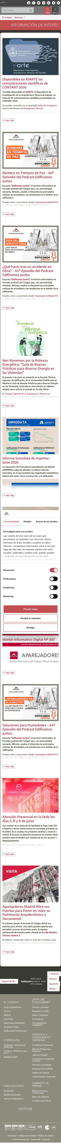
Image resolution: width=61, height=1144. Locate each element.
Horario (7, 1011)
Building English (11, 1057)
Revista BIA (9, 1090)
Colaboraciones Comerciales (44, 1076)
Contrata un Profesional (42, 1045)
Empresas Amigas (11, 1027)
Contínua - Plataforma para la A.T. (15, 1052)
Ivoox (45, 205)
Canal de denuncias (21, 1139)
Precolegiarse (38, 1019)
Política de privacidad (27, 1136)
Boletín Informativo (12, 1094)
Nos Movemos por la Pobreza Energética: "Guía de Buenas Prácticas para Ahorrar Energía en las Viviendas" (28, 366)
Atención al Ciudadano (41, 1064)
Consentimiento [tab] (11, 521)
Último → (53, 988)
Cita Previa (8, 1019)
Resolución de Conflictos (42, 1068)
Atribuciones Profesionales (15, 1030)
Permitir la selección (30, 618)
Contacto (46, 1139)
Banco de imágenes (40, 1096)
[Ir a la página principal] (3, 2)
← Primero (54, 973)
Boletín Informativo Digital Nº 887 (28, 639)
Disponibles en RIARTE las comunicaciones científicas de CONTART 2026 (25, 83)
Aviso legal (12, 1136)
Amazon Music (18, 205)
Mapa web (35, 1139)
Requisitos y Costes (40, 1011)
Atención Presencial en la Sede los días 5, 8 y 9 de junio (28, 819)
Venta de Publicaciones (13, 1098)
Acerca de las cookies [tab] (47, 521)
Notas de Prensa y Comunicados (40, 1091)
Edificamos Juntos (20, 185)
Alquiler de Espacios (40, 1072)
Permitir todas (31, 609)
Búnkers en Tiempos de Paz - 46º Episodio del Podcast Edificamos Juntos (28, 177)
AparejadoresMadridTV (46, 202)
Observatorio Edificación (14, 1023)
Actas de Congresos (47, 105)
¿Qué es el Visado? (40, 1055)
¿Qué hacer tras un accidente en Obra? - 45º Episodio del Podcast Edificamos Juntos (27, 270)
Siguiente (53, 983)
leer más (10, 120)
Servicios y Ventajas (40, 1007)
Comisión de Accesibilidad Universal (43, 1060)
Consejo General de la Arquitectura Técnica (26, 393)
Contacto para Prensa (41, 1100)
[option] (16, 1007)
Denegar (30, 627)
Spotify (6, 205)
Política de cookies (45, 1136)
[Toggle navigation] (55, 10)
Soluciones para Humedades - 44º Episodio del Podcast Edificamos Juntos (28, 729)
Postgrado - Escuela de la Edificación (14, 1046)
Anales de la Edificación (21, 116)
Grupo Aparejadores (12, 1007)
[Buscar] (31, 10)
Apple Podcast (33, 205)
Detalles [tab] (28, 521)
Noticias (7, 1015)
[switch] (54, 579)
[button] (9, 981)
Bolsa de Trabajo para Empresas (41, 1050)
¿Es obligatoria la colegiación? (39, 1024)
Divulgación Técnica (33, 108)
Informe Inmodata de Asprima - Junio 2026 (26, 460)
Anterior (53, 978)
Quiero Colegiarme (40, 1015)
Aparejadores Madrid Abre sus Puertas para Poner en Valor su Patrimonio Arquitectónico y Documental (26, 912)
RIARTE (29, 92)
